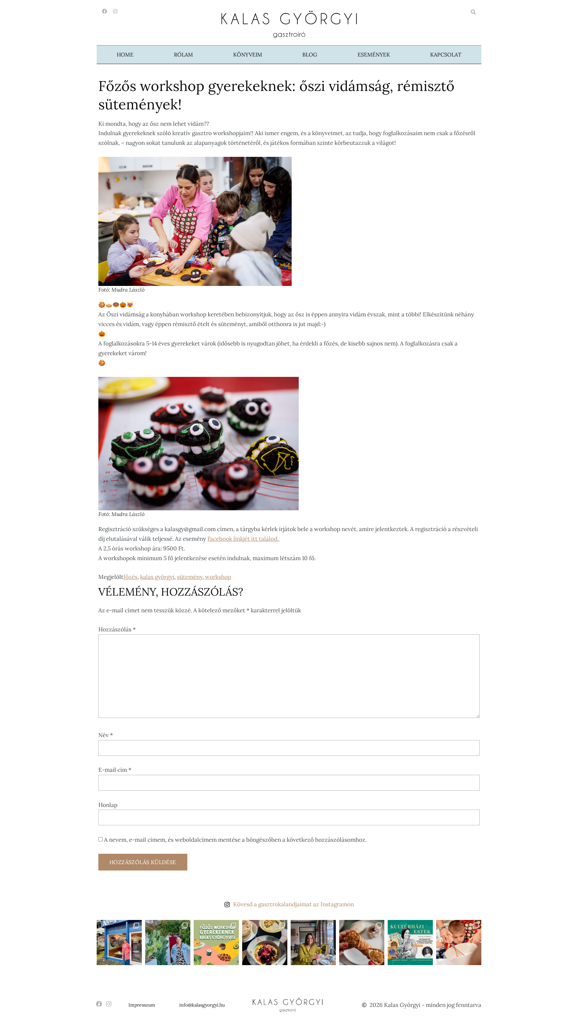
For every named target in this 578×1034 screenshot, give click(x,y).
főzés (130, 577)
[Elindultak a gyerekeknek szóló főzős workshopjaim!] (216, 942)
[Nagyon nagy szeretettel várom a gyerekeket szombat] (410, 942)
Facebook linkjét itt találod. (243, 538)
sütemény (189, 577)
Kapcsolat (445, 54)
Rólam (183, 54)
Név (105, 735)
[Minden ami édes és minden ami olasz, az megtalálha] (361, 942)
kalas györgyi (157, 577)
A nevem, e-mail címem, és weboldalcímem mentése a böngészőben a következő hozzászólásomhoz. (235, 839)
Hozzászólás (117, 629)
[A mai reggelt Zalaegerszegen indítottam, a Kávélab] (313, 942)
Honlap (107, 805)
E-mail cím (114, 769)
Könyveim (247, 54)
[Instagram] (115, 11)
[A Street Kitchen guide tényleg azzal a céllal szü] (119, 942)
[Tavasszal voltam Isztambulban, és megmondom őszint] (167, 942)
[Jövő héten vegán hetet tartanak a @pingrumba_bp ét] (264, 942)
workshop (218, 577)
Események (374, 54)
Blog (309, 54)
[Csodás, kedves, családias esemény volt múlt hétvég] (458, 942)
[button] (473, 12)
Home (125, 54)
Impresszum (141, 1005)
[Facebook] (104, 11)
